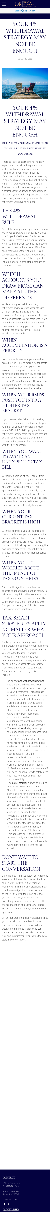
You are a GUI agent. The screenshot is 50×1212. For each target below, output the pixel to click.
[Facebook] (4, 1204)
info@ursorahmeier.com (12, 1199)
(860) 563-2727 (14, 1183)
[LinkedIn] (9, 1204)
